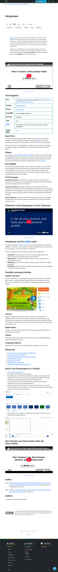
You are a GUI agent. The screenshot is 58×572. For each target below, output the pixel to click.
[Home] (6, 1)
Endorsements (11, 560)
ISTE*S (8, 124)
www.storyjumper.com (17, 372)
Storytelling (39, 27)
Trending (27, 556)
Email (45, 546)
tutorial (39, 138)
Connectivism (9, 27)
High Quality (28, 546)
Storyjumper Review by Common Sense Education (21, 357)
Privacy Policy (20, 109)
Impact (9, 552)
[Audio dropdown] (24, 24)
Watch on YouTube (29, 91)
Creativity (26, 27)
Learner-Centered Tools (14, 4)
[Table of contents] (6, 4)
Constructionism (20, 105)
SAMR (27, 241)
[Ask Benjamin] (55, 569)
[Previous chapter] (29, 570)
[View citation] (10, 24)
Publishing (10, 554)
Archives (10, 546)
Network (10, 563)
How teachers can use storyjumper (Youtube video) (21, 353)
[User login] (52, 1)
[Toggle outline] (7, 24)
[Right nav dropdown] (33, 1)
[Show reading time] (35, 24)
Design (32, 27)
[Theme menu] (49, 1)
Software (10, 565)
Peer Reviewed (28, 549)
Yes (17, 130)
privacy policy (42, 161)
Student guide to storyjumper (15, 362)
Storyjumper (25, 4)
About (9, 549)
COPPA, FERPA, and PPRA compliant (24, 155)
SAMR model (22, 245)
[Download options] (19, 24)
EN (31, 24)
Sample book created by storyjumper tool (19, 364)
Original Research (27, 552)
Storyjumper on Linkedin (14, 359)
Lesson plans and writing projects (16, 355)
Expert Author (28, 559)
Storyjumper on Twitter (13, 360)
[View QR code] (14, 24)
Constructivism (18, 27)
